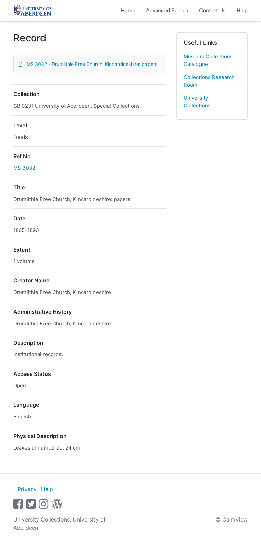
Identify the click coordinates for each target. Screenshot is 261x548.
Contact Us (212, 10)
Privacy (27, 489)
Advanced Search (167, 10)
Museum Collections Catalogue (208, 60)
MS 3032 (24, 168)
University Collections (197, 102)
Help (242, 10)
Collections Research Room (209, 81)
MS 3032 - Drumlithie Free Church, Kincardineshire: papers (92, 64)
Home (128, 10)
